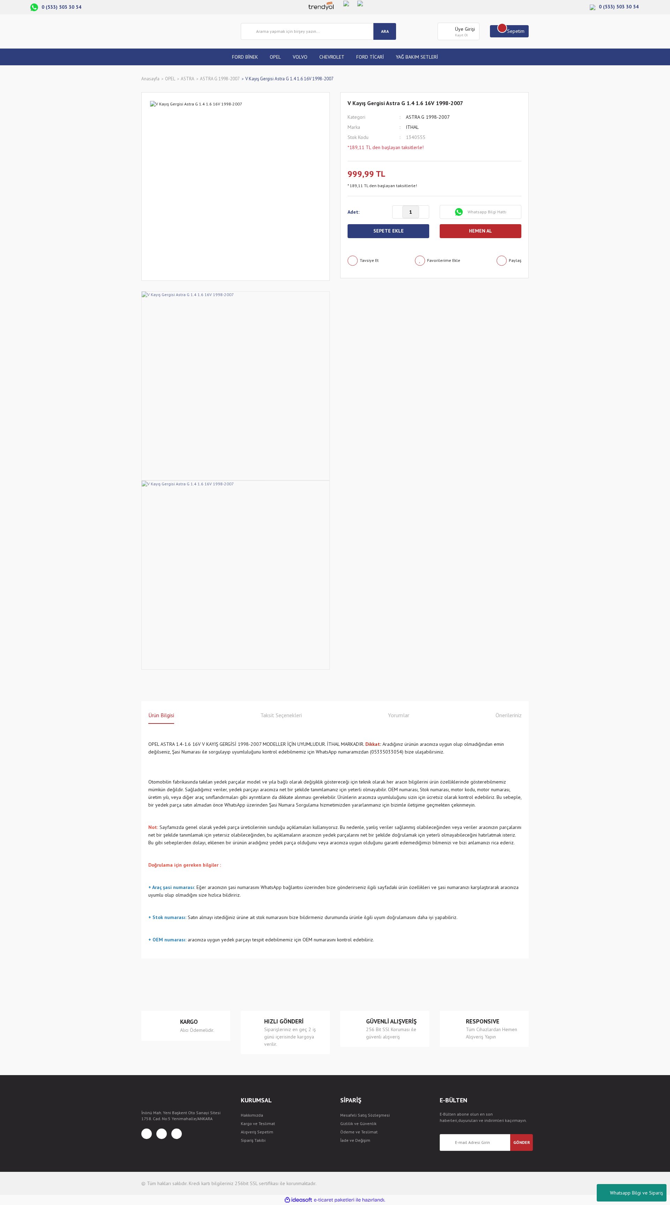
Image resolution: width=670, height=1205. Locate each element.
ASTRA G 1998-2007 (428, 117)
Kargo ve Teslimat (258, 1123)
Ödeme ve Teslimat (359, 1131)
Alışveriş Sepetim (257, 1131)
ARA (385, 31)
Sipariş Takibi (253, 1140)
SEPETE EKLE (388, 231)
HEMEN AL (480, 231)
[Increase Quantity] (424, 212)
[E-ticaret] (334, 1200)
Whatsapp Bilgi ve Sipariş (636, 1193)
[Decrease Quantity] (397, 212)
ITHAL (412, 127)
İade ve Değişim (355, 1140)
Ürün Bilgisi (161, 715)
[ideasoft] (298, 1200)
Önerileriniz (509, 715)
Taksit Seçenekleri (281, 715)
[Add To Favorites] (437, 261)
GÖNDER (521, 1142)
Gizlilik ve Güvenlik (358, 1123)
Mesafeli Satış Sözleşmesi (365, 1115)
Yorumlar (398, 715)
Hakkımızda (252, 1115)
